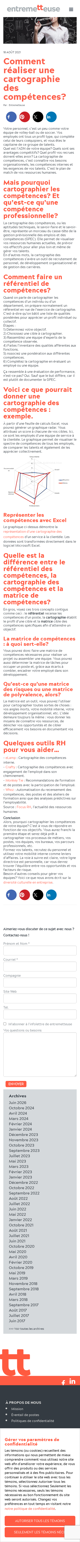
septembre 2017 (24, 1305)
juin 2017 (17, 1321)
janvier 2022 (20, 1220)
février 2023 (20, 1172)
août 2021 (18, 1230)
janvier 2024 (20, 1129)
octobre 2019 (21, 1268)
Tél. (6, 1008)
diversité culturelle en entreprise (27, 882)
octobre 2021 (21, 1225)
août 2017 (18, 1310)
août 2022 (18, 1198)
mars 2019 (18, 1278)
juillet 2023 (19, 1156)
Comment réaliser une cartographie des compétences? (34, 78)
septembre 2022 (24, 1193)
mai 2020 (17, 1252)
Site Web (10, 992)
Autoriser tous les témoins (40, 1520)
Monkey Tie (14, 780)
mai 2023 (17, 1161)
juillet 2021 (19, 1236)
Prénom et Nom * (16, 944)
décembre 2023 (23, 1134)
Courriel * (10, 960)
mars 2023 (18, 1166)
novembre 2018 (23, 1284)
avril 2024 (18, 1113)
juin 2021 (17, 1241)
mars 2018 (18, 1299)
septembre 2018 (24, 1289)
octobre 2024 (21, 1108)
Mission (17, 1408)
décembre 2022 (23, 1182)
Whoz (10, 789)
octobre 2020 (21, 1246)
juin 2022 (17, 1209)
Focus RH (23, 806)
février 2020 (20, 1262)
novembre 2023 (23, 1140)
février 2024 (20, 1124)
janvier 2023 (20, 1177)
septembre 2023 (24, 1150)
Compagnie (12, 976)
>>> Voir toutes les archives (26, 1329)
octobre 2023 (21, 1145)
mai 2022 (17, 1214)
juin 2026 (17, 1103)
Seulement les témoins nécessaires (44, 1532)
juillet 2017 (19, 1315)
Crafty (10, 767)
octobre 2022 (21, 1188)
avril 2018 (17, 1294)
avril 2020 (18, 1257)
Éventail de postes (25, 1414)
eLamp (11, 757)
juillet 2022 (19, 1204)
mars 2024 (18, 1119)
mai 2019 (17, 1273)
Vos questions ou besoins (22, 1030)
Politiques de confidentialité (32, 1420)
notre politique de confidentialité (30, 1508)
